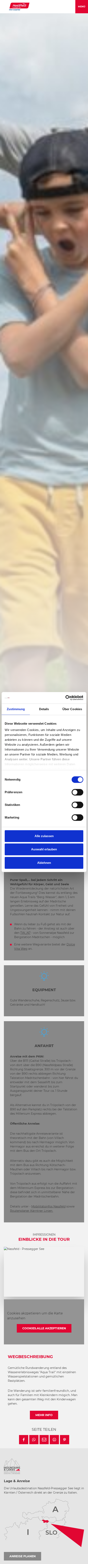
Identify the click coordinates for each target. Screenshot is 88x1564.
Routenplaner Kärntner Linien (31, 1211)
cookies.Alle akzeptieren (44, 1328)
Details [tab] (44, 709)
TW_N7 (25, 933)
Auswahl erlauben (44, 849)
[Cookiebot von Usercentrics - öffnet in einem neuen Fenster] (65, 697)
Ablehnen (44, 862)
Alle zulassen (44, 836)
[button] (23, 1439)
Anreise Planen (22, 1556)
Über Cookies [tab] (72, 709)
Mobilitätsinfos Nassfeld (48, 1206)
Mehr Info (44, 1415)
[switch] (77, 792)
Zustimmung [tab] (16, 709)
